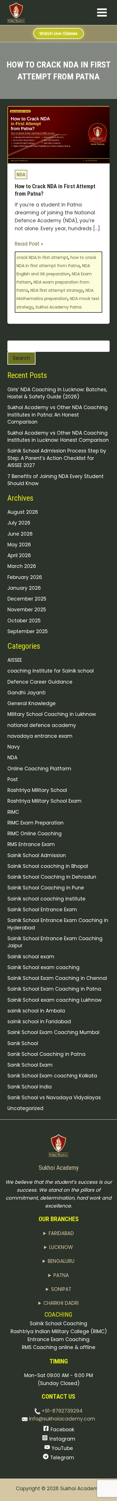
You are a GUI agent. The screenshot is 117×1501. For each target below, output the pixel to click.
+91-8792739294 (61, 1410)
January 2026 (24, 588)
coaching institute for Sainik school (50, 670)
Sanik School (22, 1043)
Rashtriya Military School (37, 790)
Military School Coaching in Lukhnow (51, 714)
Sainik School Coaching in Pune (45, 887)
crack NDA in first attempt (42, 257)
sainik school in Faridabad (39, 1021)
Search (21, 358)
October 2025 (24, 620)
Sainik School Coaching (58, 1323)
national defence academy (41, 725)
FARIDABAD (61, 1233)
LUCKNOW (61, 1247)
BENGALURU (61, 1261)
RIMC (13, 812)
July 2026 (18, 522)
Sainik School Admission (36, 855)
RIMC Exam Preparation (35, 822)
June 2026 (20, 533)
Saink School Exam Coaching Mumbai (53, 1032)
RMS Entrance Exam (31, 844)
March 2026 (21, 566)
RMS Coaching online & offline (58, 1347)
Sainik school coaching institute (46, 898)
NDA (21, 174)
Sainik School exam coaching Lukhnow (54, 1000)
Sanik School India (29, 1086)
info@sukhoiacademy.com (61, 1418)
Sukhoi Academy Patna (58, 307)
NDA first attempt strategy (56, 290)
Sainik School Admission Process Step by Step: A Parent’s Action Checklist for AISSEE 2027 (56, 458)
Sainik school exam (30, 956)
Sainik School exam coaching (43, 967)
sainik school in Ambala (36, 1010)
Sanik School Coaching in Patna (46, 1054)
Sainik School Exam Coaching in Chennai (57, 978)
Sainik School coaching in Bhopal (47, 866)
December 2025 (26, 598)
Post (12, 779)
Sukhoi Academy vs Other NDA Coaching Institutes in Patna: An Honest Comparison (57, 414)
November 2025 (26, 609)
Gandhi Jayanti (26, 692)
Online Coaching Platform (39, 768)
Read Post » (29, 243)
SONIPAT (61, 1289)
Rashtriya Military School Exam (44, 801)
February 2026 (24, 577)
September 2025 (27, 631)
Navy (13, 746)
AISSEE (14, 660)
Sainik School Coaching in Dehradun (51, 877)
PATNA (61, 1275)
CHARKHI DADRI (61, 1303)
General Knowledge (31, 703)
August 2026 (22, 512)
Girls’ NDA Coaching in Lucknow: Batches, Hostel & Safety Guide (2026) (57, 393)
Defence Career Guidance (39, 681)
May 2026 (19, 544)
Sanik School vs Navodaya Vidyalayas (54, 1097)
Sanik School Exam (30, 1065)
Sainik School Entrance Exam (42, 909)
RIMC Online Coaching (34, 833)
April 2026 (19, 555)
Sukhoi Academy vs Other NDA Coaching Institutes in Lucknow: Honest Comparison (58, 437)
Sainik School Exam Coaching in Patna (54, 989)
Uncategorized (25, 1108)
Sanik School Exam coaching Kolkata (52, 1075)
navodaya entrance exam (39, 736)
